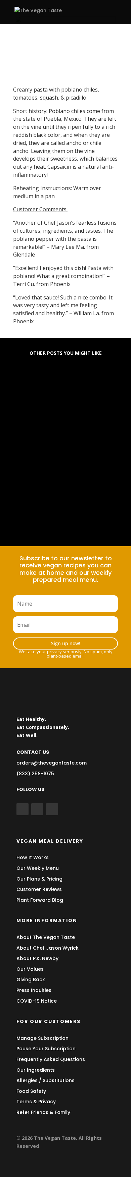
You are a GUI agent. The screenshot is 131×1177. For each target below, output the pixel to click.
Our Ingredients (35, 1070)
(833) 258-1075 (35, 773)
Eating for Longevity (47, 387)
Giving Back (30, 979)
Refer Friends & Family (43, 1112)
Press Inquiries (33, 990)
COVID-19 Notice (36, 1001)
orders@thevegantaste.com (51, 763)
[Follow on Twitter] (37, 809)
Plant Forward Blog (39, 900)
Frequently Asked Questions (50, 1059)
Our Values (30, 969)
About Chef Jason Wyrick (47, 948)
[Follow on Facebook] (22, 809)
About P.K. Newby (37, 958)
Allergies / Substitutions (45, 1080)
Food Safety (31, 1091)
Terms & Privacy (36, 1101)
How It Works (32, 857)
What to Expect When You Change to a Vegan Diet (55, 442)
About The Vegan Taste (45, 937)
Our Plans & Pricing (39, 879)
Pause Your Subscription (46, 1048)
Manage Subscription (42, 1038)
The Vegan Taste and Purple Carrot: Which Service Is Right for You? (64, 503)
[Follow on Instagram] (52, 809)
